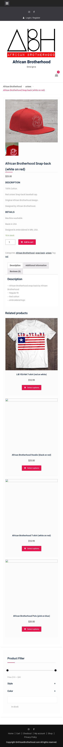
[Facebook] (34, 12)
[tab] (15, 265)
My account (39, 733)
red (6, 256)
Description (15, 265)
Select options (33, 387)
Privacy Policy (30, 737)
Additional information (36, 265)
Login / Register (33, 18)
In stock (14, 707)
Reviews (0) (15, 271)
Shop (50, 733)
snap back (40, 253)
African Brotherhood (32, 62)
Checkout (27, 733)
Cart (18, 733)
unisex (28, 86)
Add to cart (28, 242)
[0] (56, 75)
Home (10, 733)
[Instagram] (29, 12)
